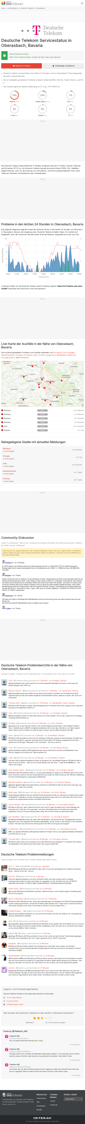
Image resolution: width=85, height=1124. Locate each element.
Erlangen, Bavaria (59, 681)
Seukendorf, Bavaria (70, 691)
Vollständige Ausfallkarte (64, 66)
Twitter (52, 1101)
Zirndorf (41, 355)
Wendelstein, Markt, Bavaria (64, 703)
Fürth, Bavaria (56, 723)
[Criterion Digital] (42, 1118)
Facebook (53, 1105)
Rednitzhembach (7, 355)
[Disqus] (42, 585)
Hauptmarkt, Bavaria (68, 829)
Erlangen (71, 352)
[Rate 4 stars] (46, 1018)
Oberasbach (24, 357)
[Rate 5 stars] (50, 1018)
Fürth (64, 352)
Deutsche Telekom (27, 8)
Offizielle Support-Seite (15, 1004)
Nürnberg (57, 352)
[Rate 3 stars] (42, 1018)
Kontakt (39, 1110)
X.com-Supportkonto (14, 998)
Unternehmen (13, 8)
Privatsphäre (40, 1106)
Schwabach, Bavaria (56, 735)
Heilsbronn (71, 355)
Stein (35, 355)
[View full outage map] (42, 384)
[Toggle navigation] (82, 3)
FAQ (37, 1102)
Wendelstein (61, 355)
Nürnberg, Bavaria (60, 748)
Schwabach (27, 355)
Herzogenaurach (8, 357)
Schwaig (18, 355)
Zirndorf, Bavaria (63, 782)
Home (3, 8)
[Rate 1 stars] (35, 1018)
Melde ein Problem (22, 66)
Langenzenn (51, 355)
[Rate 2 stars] (39, 1018)
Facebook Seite (12, 1001)
